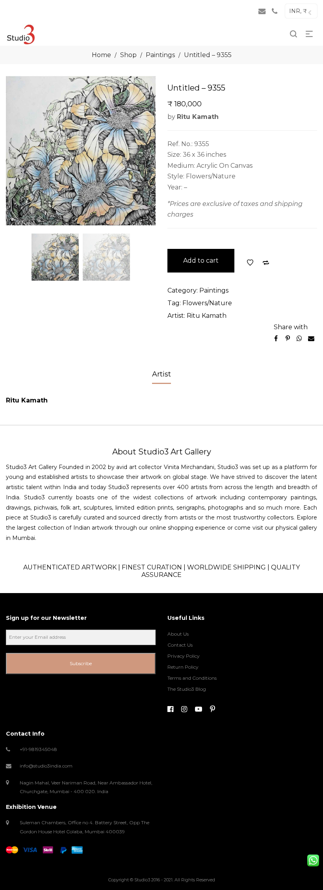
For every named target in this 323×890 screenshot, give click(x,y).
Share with (291, 327)
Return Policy (183, 667)
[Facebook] (170, 709)
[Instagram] (184, 709)
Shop (128, 55)
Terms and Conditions (192, 678)
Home (101, 55)
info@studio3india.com (46, 766)
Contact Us (180, 645)
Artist (161, 374)
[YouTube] (198, 709)
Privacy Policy (183, 656)
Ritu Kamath (206, 315)
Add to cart (201, 260)
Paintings (160, 55)
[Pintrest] (212, 709)
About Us (178, 634)
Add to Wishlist (250, 263)
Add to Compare (266, 263)
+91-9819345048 (38, 749)
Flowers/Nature (207, 303)
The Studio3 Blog (186, 689)
